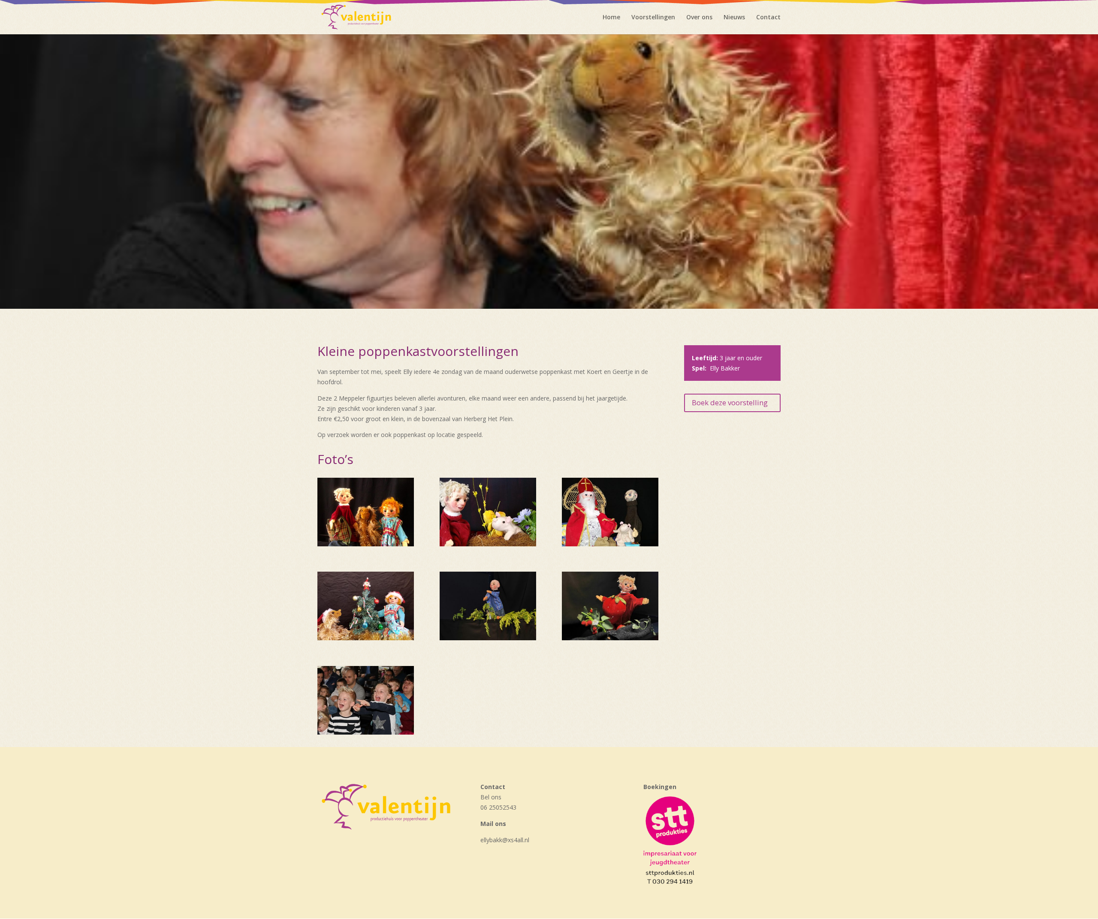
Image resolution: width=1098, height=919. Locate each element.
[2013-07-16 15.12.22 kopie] (365, 544)
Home (611, 17)
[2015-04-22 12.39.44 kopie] (488, 544)
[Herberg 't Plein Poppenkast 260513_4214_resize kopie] (488, 638)
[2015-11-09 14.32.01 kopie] (610, 544)
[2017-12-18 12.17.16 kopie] (365, 638)
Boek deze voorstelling (730, 402)
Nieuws (734, 17)
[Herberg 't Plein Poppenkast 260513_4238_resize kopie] (610, 638)
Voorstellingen (653, 17)
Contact (768, 17)
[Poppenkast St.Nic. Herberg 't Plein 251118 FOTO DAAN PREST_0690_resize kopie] (365, 732)
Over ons (699, 17)
